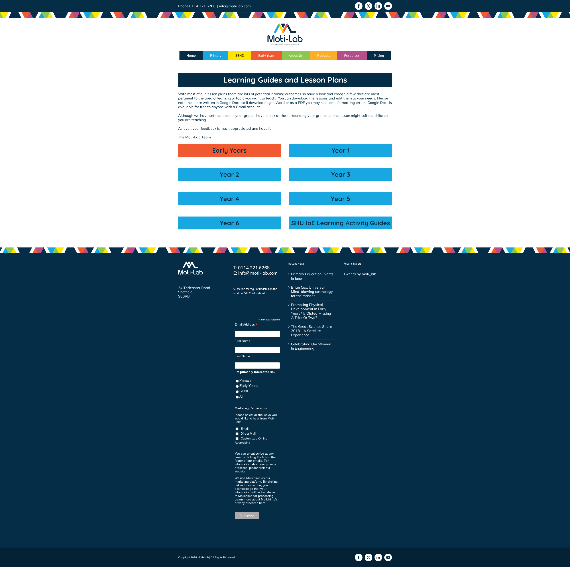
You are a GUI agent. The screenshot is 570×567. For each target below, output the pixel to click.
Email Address (246, 324)
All (241, 396)
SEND (244, 391)
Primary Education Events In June (312, 276)
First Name (242, 340)
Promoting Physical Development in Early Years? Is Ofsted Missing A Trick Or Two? (311, 311)
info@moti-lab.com (235, 6)
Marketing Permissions (251, 408)
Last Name (242, 356)
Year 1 (341, 150)
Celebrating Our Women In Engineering (311, 346)
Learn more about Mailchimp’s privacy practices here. (256, 501)
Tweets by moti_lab (360, 274)
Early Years (229, 150)
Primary (245, 380)
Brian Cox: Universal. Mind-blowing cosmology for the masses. (312, 291)
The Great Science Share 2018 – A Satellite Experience (311, 330)
